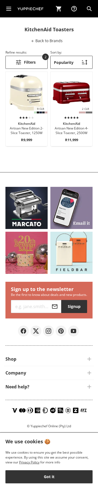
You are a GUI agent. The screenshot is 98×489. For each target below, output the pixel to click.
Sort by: (56, 52)
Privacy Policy (29, 462)
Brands (48, 40)
